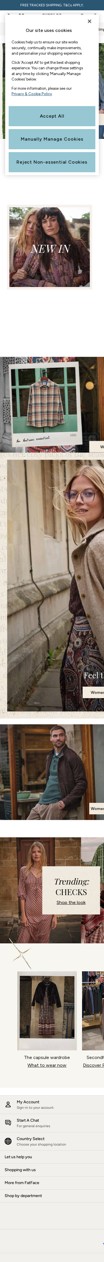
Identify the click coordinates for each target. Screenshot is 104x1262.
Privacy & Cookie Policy (32, 94)
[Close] (89, 21)
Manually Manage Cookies (52, 139)
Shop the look (71, 902)
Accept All (52, 116)
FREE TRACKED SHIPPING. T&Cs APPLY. (52, 5)
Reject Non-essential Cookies (51, 162)
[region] (52, 94)
